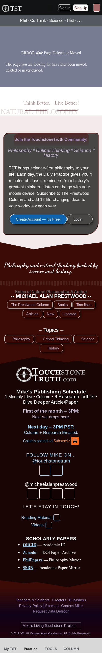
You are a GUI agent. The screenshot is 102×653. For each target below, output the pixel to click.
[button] (50, 8)
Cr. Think (38, 20)
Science (56, 20)
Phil (23, 20)
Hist (70, 20)
